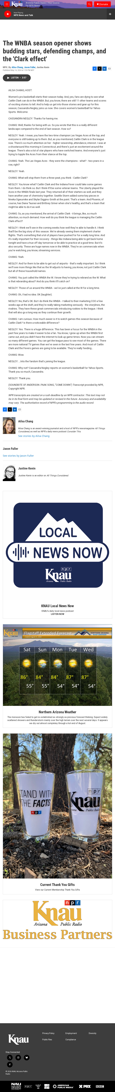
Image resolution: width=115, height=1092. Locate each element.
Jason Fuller (29, 67)
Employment (71, 1033)
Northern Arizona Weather (57, 712)
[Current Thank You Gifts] (57, 806)
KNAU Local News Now (57, 606)
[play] (7, 14)
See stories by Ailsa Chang (34, 436)
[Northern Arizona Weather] (57, 665)
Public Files (47, 1040)
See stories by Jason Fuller (18, 455)
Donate (103, 4)
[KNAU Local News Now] (57, 545)
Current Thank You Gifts (57, 885)
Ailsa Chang (17, 67)
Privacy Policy (48, 1033)
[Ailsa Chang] (9, 425)
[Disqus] (57, 985)
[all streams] (111, 14)
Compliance (70, 1040)
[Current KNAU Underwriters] (57, 919)
